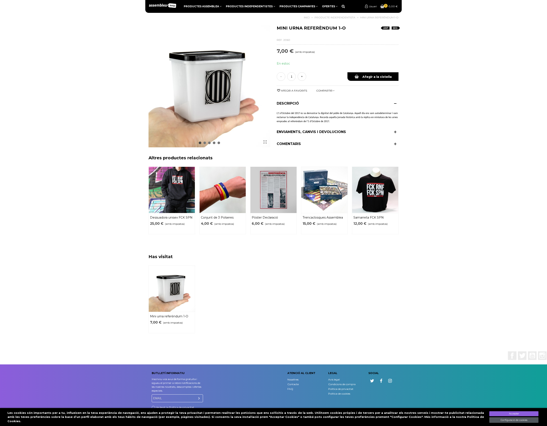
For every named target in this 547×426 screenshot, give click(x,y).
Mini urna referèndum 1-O (169, 316)
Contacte (293, 384)
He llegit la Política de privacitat (175, 407)
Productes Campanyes (297, 6)
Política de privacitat (340, 388)
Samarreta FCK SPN (368, 217)
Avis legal (334, 379)
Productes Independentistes (249, 6)
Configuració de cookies (514, 420)
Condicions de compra (342, 384)
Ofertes (328, 6)
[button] (200, 143)
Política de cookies (339, 393)
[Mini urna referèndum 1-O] (265, 142)
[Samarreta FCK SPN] (375, 190)
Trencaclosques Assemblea (323, 217)
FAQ (290, 388)
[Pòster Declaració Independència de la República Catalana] (273, 190)
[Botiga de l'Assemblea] (162, 5)
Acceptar (514, 413)
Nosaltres (292, 379)
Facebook (512, 355)
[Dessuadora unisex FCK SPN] (172, 190)
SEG (395, 28)
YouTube (532, 355)
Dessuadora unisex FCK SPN (171, 217)
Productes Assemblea (201, 6)
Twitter (522, 355)
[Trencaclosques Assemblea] (324, 190)
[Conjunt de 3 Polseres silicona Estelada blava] (223, 190)
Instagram (542, 355)
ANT (385, 28)
